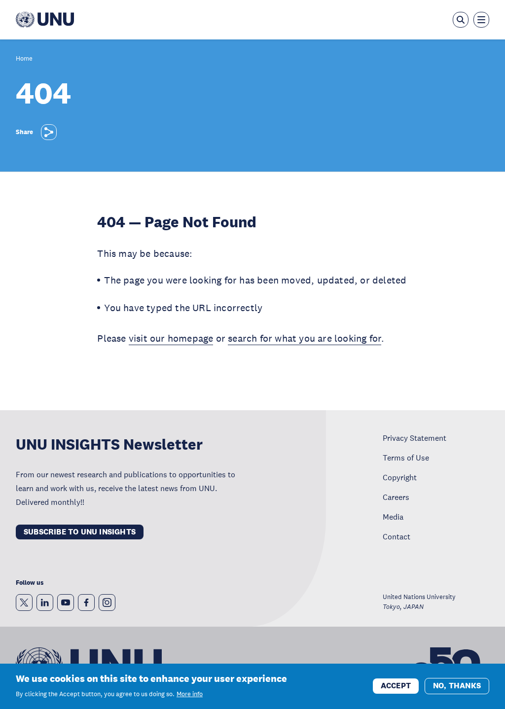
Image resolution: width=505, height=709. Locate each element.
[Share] (49, 132)
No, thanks (457, 685)
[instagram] (107, 602)
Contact (396, 536)
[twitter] (24, 602)
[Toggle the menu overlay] (481, 20)
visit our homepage (171, 338)
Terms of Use (406, 457)
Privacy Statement (414, 438)
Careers (396, 497)
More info (190, 694)
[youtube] (65, 602)
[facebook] (86, 602)
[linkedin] (44, 602)
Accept (396, 685)
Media (393, 517)
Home (24, 59)
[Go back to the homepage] (45, 20)
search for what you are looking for (304, 338)
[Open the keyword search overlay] (461, 20)
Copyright (400, 477)
